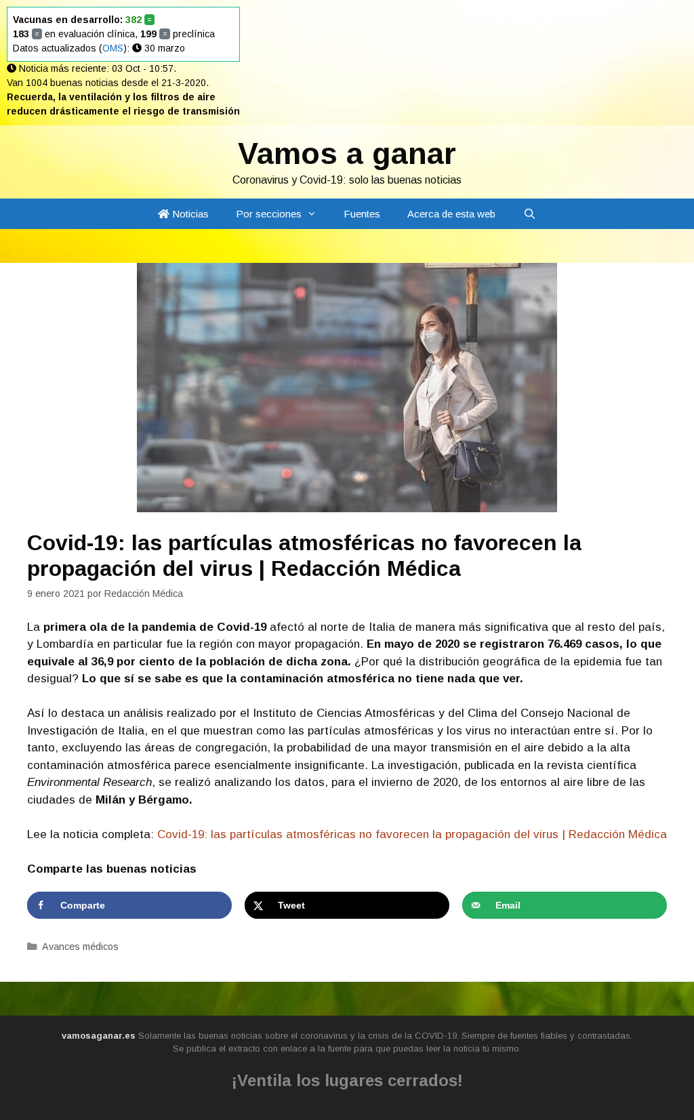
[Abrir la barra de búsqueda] (529, 214)
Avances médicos (80, 946)
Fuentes (362, 214)
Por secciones (269, 214)
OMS (112, 48)
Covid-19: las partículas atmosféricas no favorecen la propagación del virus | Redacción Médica (412, 834)
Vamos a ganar (347, 153)
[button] (316, 214)
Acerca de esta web (451, 214)
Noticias (189, 214)
